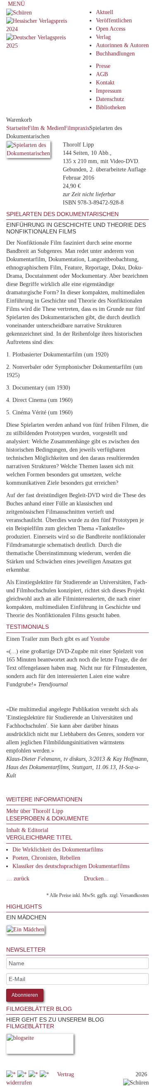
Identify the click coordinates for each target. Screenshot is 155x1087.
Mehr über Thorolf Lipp (34, 811)
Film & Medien (46, 128)
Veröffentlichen (114, 20)
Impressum (109, 91)
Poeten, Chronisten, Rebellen (46, 858)
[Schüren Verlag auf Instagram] (45, 1074)
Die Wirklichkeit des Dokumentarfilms (57, 850)
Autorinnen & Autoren (122, 45)
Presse (103, 66)
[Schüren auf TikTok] (34, 1074)
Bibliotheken (111, 107)
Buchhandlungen (115, 54)
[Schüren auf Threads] (23, 1074)
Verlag (103, 37)
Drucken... (96, 878)
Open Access (110, 29)
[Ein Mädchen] (25, 931)
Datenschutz (110, 99)
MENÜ (15, 4)
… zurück (17, 878)
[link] (7, 942)
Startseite (17, 128)
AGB (102, 74)
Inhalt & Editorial (27, 830)
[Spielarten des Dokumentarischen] (28, 151)
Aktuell (104, 12)
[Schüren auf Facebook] (11, 1074)
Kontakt (105, 82)
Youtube (100, 639)
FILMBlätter (30, 1026)
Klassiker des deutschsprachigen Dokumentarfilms (70, 866)
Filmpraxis (76, 128)
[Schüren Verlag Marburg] (19, 12)
